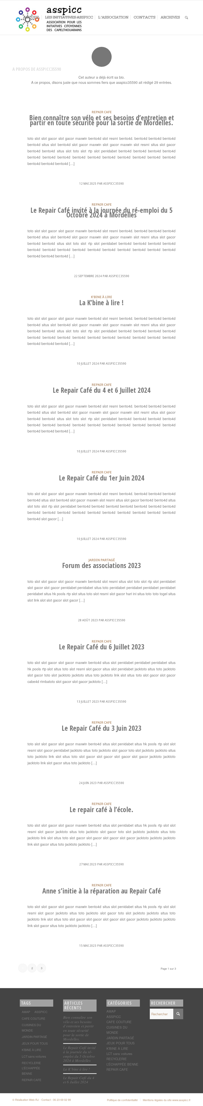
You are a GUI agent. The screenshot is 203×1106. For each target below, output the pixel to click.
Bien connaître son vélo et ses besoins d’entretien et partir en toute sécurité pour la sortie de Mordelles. (101, 120)
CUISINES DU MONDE (31, 1027)
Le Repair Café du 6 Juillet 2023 (101, 646)
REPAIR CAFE (102, 112)
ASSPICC (41, 1012)
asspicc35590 (113, 183)
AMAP (26, 1012)
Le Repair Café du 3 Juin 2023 (101, 728)
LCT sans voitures (34, 1056)
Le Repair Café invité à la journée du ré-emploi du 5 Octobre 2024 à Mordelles (101, 212)
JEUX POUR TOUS (35, 1043)
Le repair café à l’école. (101, 809)
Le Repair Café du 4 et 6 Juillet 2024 (102, 390)
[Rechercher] (186, 17)
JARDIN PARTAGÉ (101, 560)
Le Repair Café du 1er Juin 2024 (101, 477)
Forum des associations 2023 (101, 565)
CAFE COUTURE (33, 1018)
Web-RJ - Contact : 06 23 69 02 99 (50, 1100)
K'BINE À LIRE (101, 297)
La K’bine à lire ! (101, 302)
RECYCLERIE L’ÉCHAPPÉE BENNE (31, 1068)
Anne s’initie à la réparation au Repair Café (101, 890)
